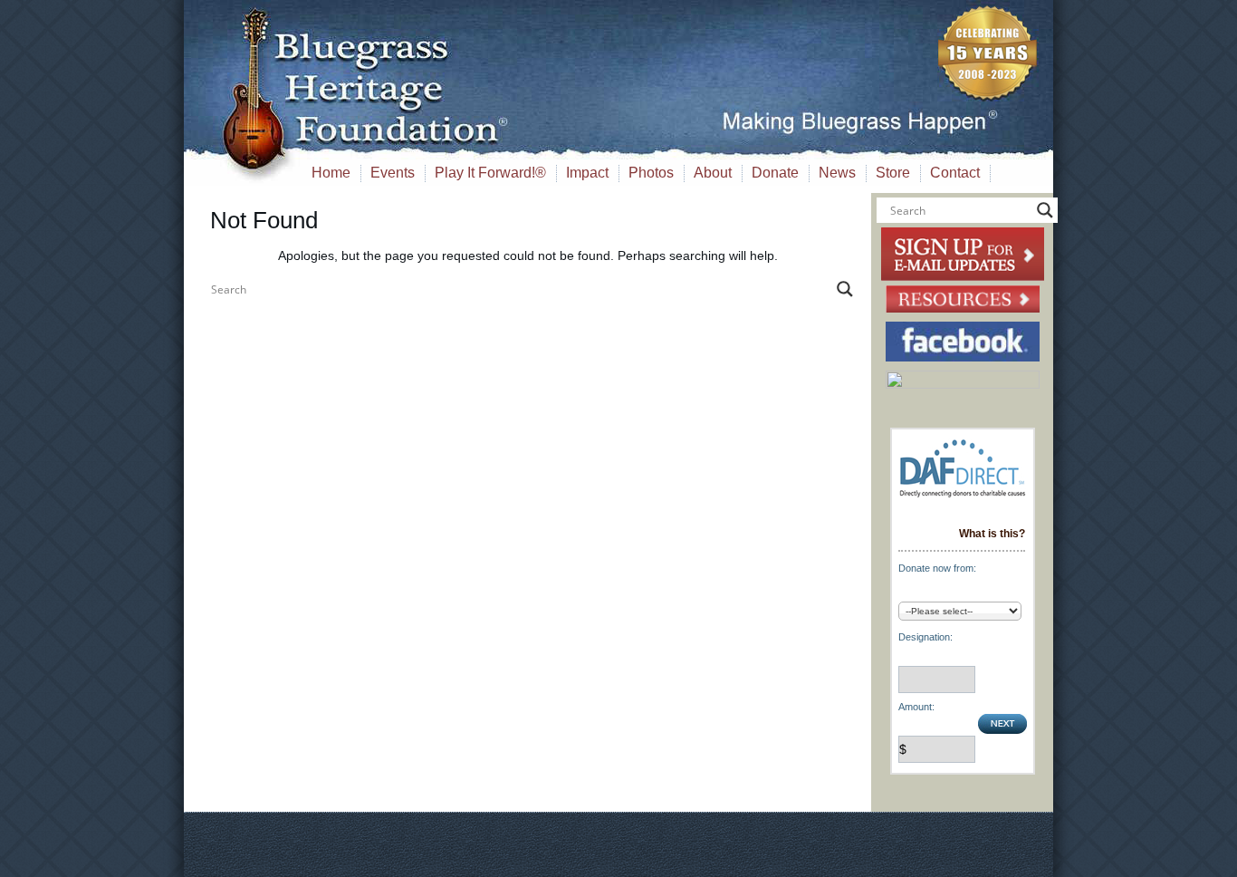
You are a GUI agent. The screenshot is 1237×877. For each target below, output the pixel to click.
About (713, 172)
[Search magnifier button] (845, 289)
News (837, 172)
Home (331, 172)
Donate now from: (937, 568)
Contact (955, 172)
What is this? (992, 533)
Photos (651, 172)
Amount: (916, 706)
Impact (587, 172)
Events (392, 172)
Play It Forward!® (490, 172)
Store (893, 172)
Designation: (925, 636)
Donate (775, 172)
